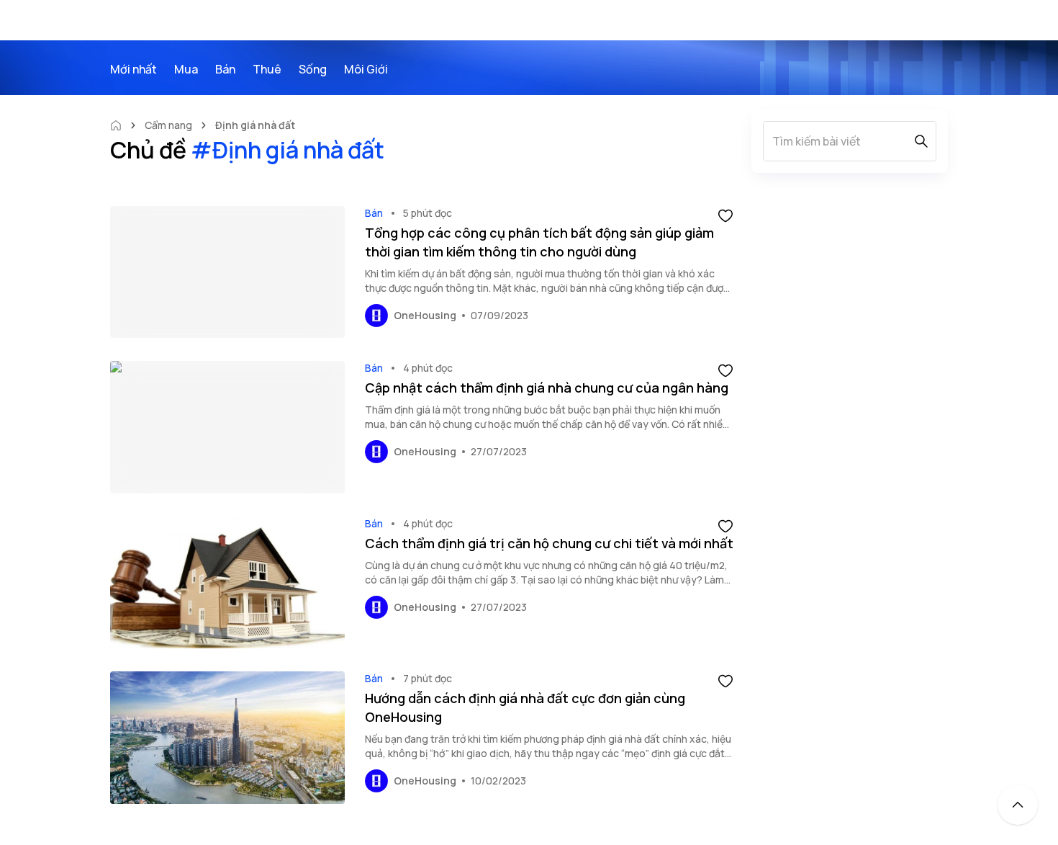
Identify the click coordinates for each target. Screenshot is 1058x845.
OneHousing (425, 315)
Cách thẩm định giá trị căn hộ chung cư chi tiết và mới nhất (549, 543)
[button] (725, 214)
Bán (374, 213)
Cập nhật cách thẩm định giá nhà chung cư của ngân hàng (546, 387)
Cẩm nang (168, 125)
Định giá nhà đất (255, 125)
